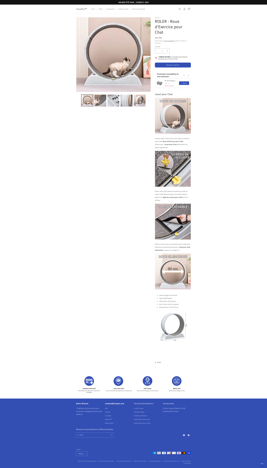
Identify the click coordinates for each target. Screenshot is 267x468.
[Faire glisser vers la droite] (148, 100)
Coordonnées (187, 463)
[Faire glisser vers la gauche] (78, 100)
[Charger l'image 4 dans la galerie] (126, 101)
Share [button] (159, 362)
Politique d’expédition (155, 461)
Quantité (157, 47)
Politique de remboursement (106, 461)
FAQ (106, 408)
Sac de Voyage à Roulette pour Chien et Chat (171, 81)
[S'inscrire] (111, 435)
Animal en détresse (140, 416)
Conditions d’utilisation (140, 461)
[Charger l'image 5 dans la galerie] (140, 101)
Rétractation (109, 423)
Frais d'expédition (169, 41)
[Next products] (188, 75)
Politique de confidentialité (123, 461)
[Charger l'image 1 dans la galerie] (87, 101)
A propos (108, 416)
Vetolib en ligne (139, 412)
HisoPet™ (108, 419)
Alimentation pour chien (142, 423)
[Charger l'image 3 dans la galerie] (113, 101)
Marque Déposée (92, 461)
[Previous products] (184, 75)
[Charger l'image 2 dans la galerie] (100, 101)
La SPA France (138, 408)
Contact (107, 412)
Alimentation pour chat (142, 419)
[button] (93, 9)
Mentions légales (186, 461)
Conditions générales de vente (171, 461)
